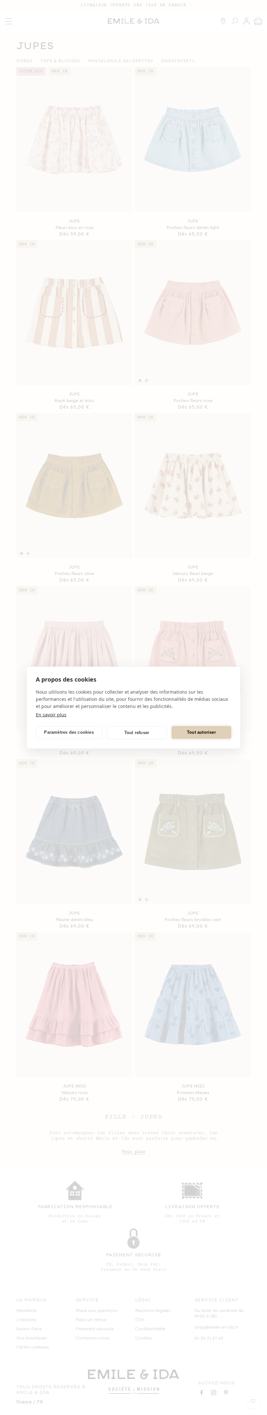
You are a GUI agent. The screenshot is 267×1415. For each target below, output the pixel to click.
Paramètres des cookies (68, 732)
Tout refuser (136, 732)
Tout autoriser (201, 732)
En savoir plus (51, 714)
